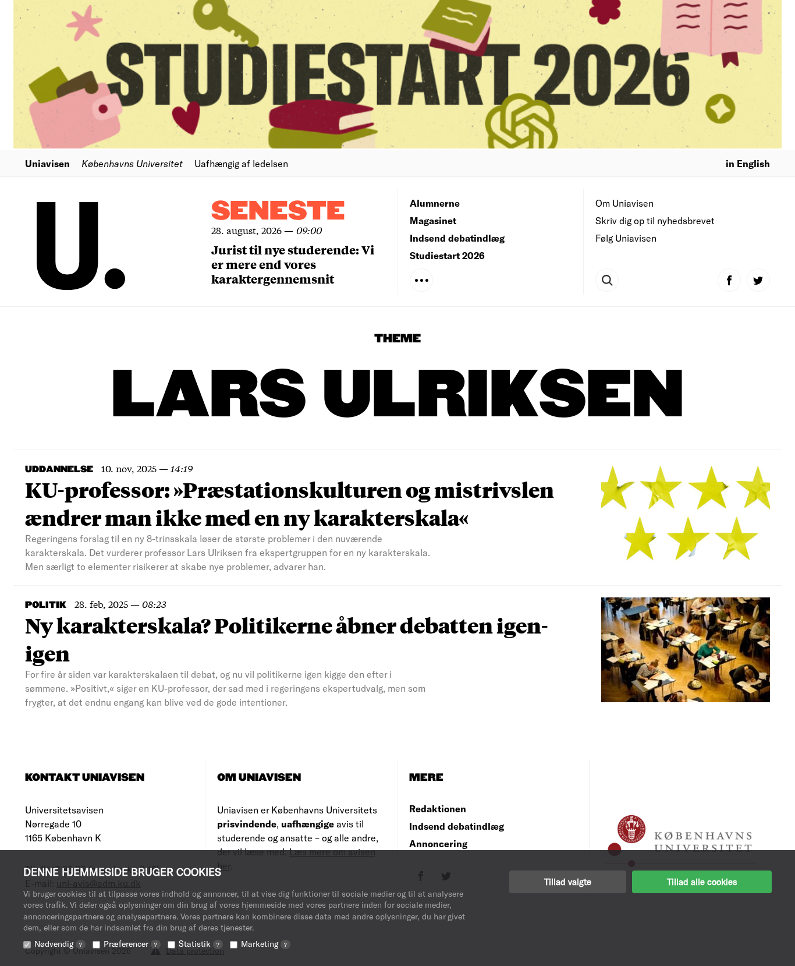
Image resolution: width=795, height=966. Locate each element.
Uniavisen (47, 163)
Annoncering (438, 843)
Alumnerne (435, 202)
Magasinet (433, 220)
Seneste (278, 211)
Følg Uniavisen (625, 237)
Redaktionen (437, 808)
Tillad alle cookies (702, 881)
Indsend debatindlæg (457, 237)
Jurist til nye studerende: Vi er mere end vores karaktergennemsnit (292, 264)
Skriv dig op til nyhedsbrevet (655, 220)
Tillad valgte (567, 881)
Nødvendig (58, 944)
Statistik (199, 944)
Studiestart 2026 (447, 255)
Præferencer (130, 944)
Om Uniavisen (624, 202)
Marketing (264, 944)
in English (748, 163)
